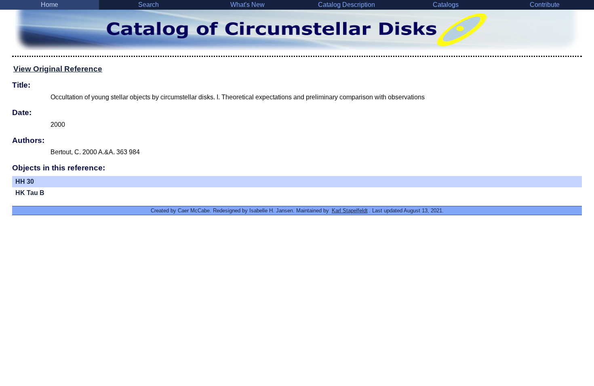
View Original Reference (57, 69)
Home (49, 4)
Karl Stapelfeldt (350, 211)
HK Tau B (29, 192)
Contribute (545, 4)
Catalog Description (346, 4)
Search (148, 4)
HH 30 (24, 181)
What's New (247, 4)
